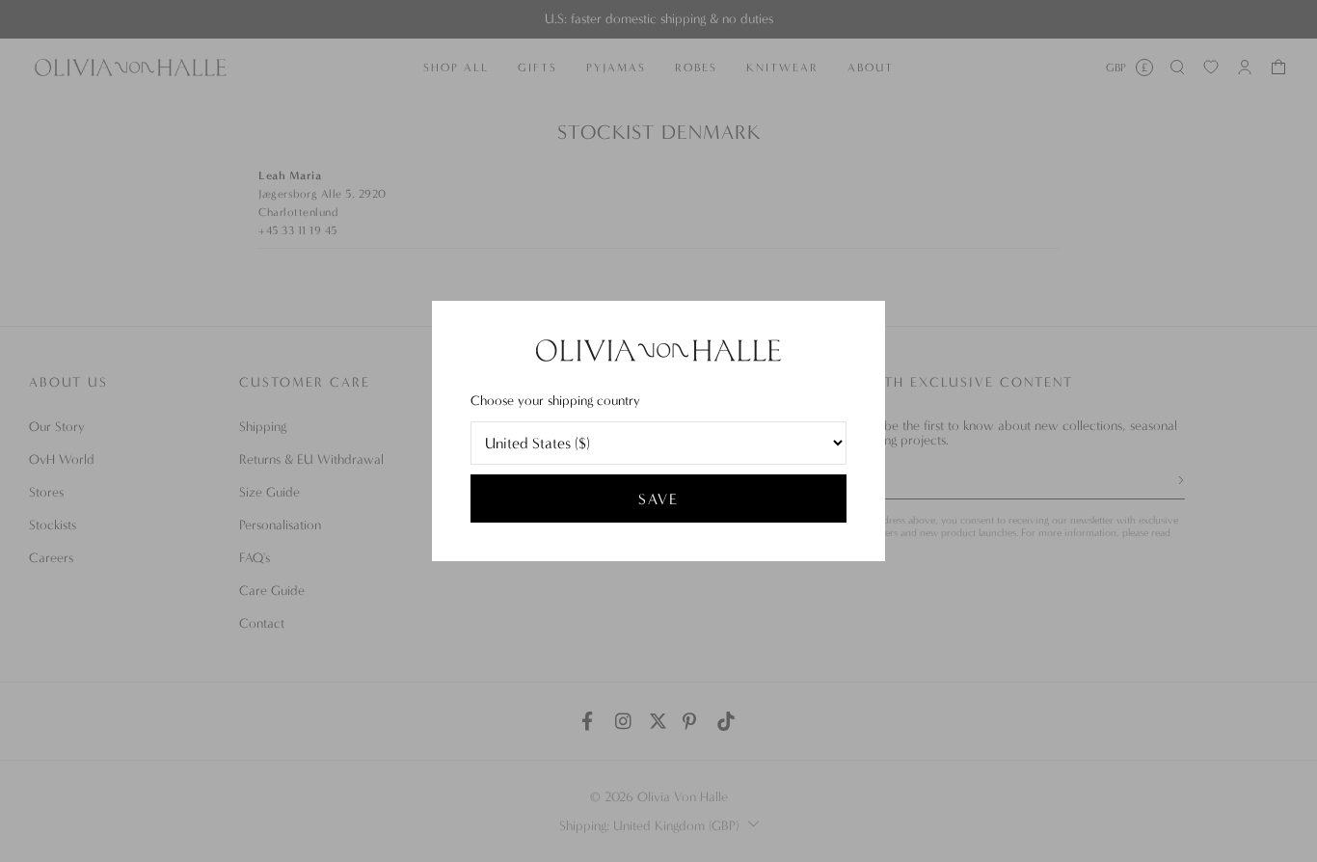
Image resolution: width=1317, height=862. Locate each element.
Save (658, 499)
